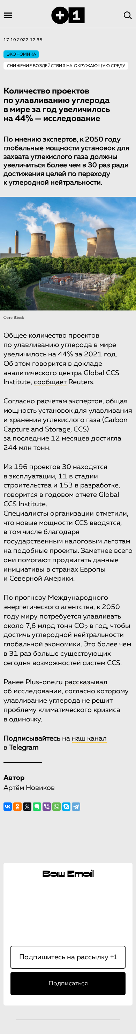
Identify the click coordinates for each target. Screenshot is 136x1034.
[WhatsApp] (56, 806)
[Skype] (66, 806)
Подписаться (68, 983)
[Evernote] (37, 806)
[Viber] (47, 806)
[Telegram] (76, 806)
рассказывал (86, 682)
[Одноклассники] (17, 806)
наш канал (89, 738)
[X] (27, 806)
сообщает (50, 382)
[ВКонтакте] (7, 806)
